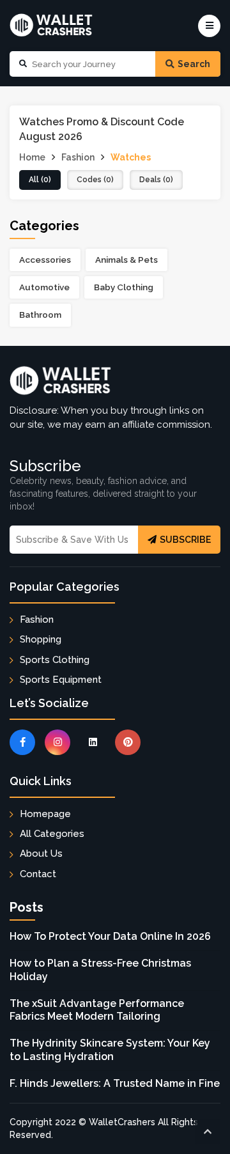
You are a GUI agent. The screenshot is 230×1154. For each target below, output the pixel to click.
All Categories (52, 833)
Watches (131, 157)
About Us (41, 853)
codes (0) (95, 179)
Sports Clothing (54, 660)
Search (194, 64)
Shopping (40, 639)
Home (32, 157)
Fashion (78, 157)
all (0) (40, 179)
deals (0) (156, 179)
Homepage (45, 814)
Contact (38, 874)
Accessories (45, 259)
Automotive (44, 287)
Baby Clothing (123, 287)
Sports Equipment (61, 679)
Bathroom (40, 314)
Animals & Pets (126, 259)
